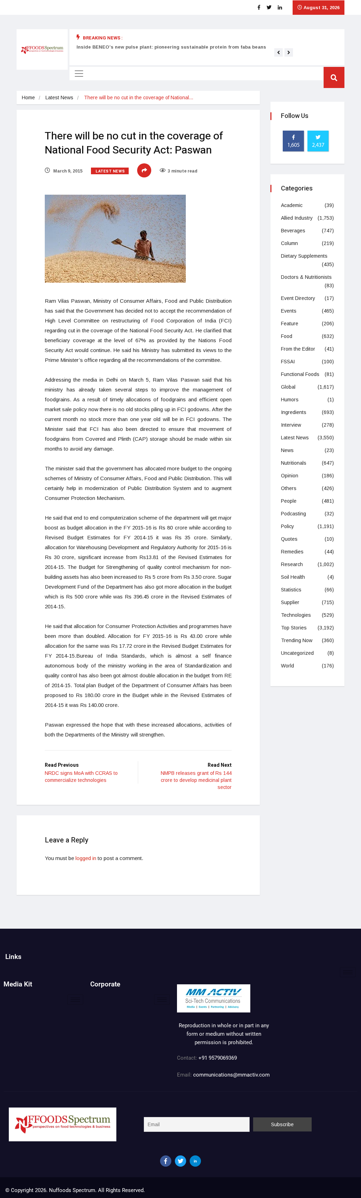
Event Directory (298, 298)
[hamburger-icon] (348, 972)
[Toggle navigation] (78, 73)
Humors (290, 399)
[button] (278, 52)
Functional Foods (300, 374)
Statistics (291, 589)
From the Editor (298, 349)
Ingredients (293, 412)
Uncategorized (297, 653)
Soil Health (293, 577)
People (288, 501)
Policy (287, 526)
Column (289, 243)
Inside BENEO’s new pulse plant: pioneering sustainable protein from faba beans (171, 47)
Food (286, 336)
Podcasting (293, 513)
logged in (85, 858)
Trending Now (296, 640)
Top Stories (294, 628)
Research (292, 564)
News (287, 450)
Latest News (59, 97)
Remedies (292, 551)
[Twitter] (180, 1161)
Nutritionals (293, 463)
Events (288, 311)
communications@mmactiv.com (231, 1075)
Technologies (296, 615)
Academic (291, 205)
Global (288, 387)
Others (288, 488)
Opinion (289, 475)
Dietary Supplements (304, 256)
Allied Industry (297, 218)
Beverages (293, 230)
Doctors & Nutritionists (306, 277)
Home (28, 97)
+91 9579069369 (217, 1058)
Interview (291, 425)
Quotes (289, 539)
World (287, 666)
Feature (289, 323)
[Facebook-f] (165, 1161)
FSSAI (288, 361)
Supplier (290, 602)
